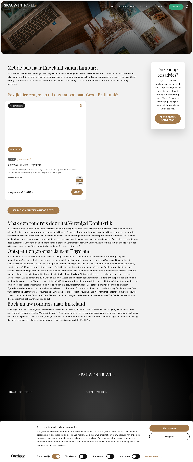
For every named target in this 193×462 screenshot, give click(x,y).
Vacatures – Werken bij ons (171, 412)
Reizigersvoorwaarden (173, 405)
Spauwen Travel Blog (174, 398)
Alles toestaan (169, 428)
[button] (77, 192)
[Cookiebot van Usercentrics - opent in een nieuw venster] (18, 456)
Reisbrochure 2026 (175, 402)
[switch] (83, 456)
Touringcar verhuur (175, 416)
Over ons (180, 419)
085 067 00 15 (22, 409)
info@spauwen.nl (21, 412)
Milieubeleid (178, 409)
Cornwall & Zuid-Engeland (25, 165)
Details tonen (151, 456)
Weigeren (169, 436)
